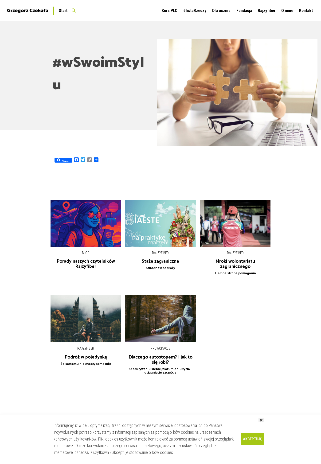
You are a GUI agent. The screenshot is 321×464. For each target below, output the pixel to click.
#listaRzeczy (194, 10)
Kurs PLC (169, 10)
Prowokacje (160, 348)
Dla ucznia (221, 10)
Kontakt (306, 10)
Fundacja (244, 10)
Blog (85, 253)
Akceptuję (252, 439)
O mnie (287, 10)
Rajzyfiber (266, 10)
